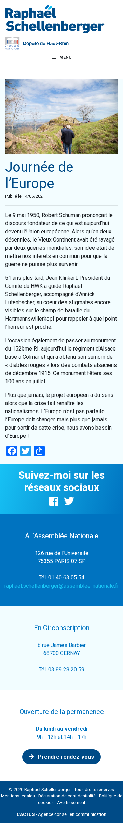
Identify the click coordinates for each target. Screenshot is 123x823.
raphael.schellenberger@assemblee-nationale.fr (61, 586)
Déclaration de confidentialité (67, 795)
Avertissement (71, 802)
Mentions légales (18, 795)
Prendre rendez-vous (65, 757)
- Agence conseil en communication (61, 814)
